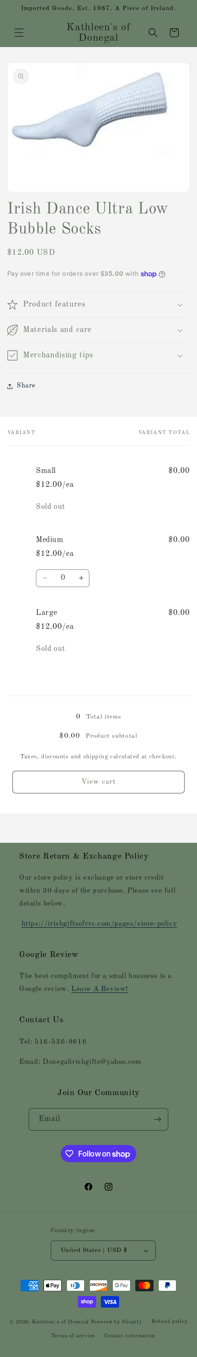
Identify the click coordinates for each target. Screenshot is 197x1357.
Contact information (129, 1336)
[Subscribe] (157, 1119)
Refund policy (169, 1321)
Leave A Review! (99, 989)
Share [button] (26, 385)
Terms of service (73, 1336)
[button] (19, 32)
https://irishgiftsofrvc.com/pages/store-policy (99, 924)
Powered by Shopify (116, 1321)
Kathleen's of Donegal (61, 1321)
